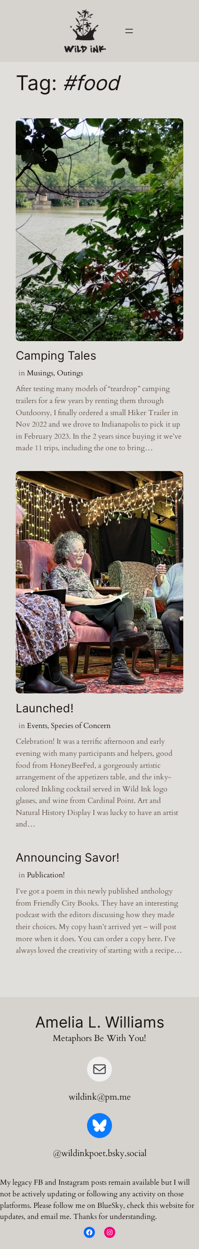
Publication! (46, 875)
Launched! (45, 708)
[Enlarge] (94, 21)
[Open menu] (129, 31)
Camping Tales (56, 355)
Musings (40, 373)
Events (37, 726)
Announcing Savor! (67, 857)
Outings (70, 373)
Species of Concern (81, 726)
